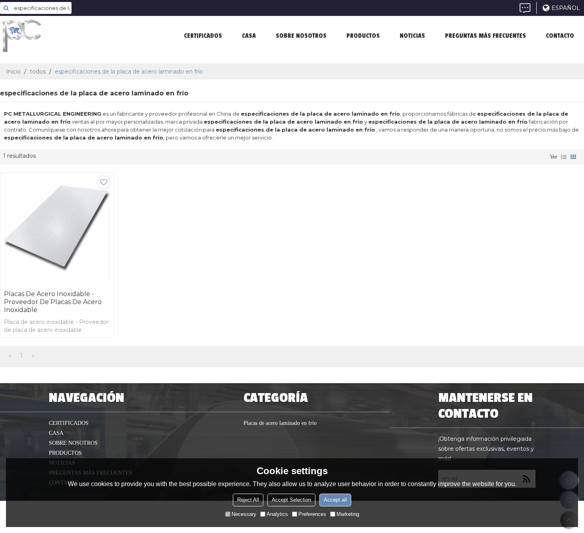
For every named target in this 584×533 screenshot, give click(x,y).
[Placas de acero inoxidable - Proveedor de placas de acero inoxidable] (57, 229)
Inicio (13, 71)
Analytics (277, 514)
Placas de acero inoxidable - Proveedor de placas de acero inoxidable (53, 302)
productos (363, 36)
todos (38, 71)
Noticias (412, 36)
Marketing (347, 514)
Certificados (203, 36)
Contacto (560, 36)
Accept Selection (291, 500)
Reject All (248, 500)
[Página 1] (10, 356)
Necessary (244, 514)
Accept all (335, 500)
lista (564, 157)
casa (249, 36)
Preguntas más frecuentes (485, 36)
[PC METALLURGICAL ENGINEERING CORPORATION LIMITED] (59, 36)
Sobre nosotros (301, 36)
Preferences (312, 514)
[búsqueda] (6, 8)
